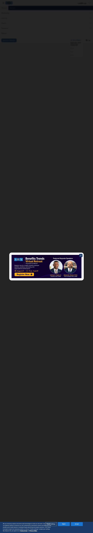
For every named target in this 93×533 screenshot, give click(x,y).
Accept (77, 524)
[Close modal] (80, 255)
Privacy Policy (33, 531)
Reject (63, 524)
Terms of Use (23, 531)
